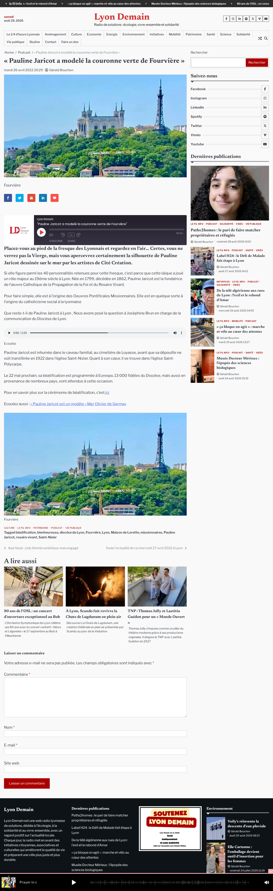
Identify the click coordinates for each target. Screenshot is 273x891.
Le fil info (24, 528)
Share (71, 241)
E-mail (10, 745)
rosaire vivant (26, 537)
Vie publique (15, 42)
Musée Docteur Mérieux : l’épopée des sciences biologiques (135, 3)
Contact (50, 42)
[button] (74, 882)
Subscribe (56, 241)
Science (225, 34)
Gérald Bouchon (61, 70)
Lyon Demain (122, 17)
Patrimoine (194, 34)
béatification (26, 532)
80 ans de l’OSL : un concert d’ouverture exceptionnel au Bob (221, 3)
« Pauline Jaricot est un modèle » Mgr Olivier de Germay (78, 404)
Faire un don (70, 42)
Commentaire (17, 674)
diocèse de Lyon (72, 532)
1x (71, 234)
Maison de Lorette (125, 532)
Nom (9, 727)
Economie (94, 34)
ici (107, 392)
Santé (211, 34)
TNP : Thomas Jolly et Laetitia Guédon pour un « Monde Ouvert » (156, 617)
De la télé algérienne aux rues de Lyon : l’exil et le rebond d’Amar (241, 295)
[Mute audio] (54, 235)
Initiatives (157, 34)
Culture (76, 34)
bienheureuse (47, 532)
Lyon (106, 532)
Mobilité (175, 34)
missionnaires (151, 532)
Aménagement (55, 34)
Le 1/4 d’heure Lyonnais (23, 34)
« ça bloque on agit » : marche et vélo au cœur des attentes (50, 3)
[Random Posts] (260, 38)
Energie (112, 34)
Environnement (134, 34)
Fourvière (93, 532)
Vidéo (239, 224)
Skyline (34, 42)
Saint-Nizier (48, 537)
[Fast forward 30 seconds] (82, 235)
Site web (11, 763)
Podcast (57, 528)
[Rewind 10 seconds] (63, 235)
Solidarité (243, 34)
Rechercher (199, 52)
